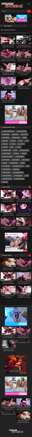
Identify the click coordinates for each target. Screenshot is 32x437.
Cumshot (5, 147)
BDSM (24, 137)
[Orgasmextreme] (13, 5)
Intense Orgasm (20, 156)
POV (28, 166)
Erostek (18, 147)
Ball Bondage (6, 134)
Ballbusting (15, 134)
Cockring (13, 143)
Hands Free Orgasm (8, 156)
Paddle (22, 162)
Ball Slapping (6, 137)
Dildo (12, 147)
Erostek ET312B (7, 150)
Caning (21, 140)
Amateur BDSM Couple (8, 131)
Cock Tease (21, 143)
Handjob (24, 153)
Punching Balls (6, 169)
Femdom (16, 153)
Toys (27, 175)
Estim (15, 150)
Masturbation (26, 159)
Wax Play (5, 181)
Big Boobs (5, 140)
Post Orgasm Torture (18, 166)
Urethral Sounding (19, 178)
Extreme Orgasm (25, 150)
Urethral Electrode (7, 178)
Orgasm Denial (13, 162)
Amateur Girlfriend (22, 131)
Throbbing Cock (18, 175)
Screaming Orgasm (18, 172)
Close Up (5, 143)
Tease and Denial (7, 175)
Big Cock (13, 140)
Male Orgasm (16, 159)
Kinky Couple (6, 159)
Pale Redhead (6, 166)
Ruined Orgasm (6, 172)
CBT (27, 140)
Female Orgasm (7, 153)
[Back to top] (27, 432)
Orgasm (5, 162)
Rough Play (16, 169)
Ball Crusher (24, 134)
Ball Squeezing (16, 137)
